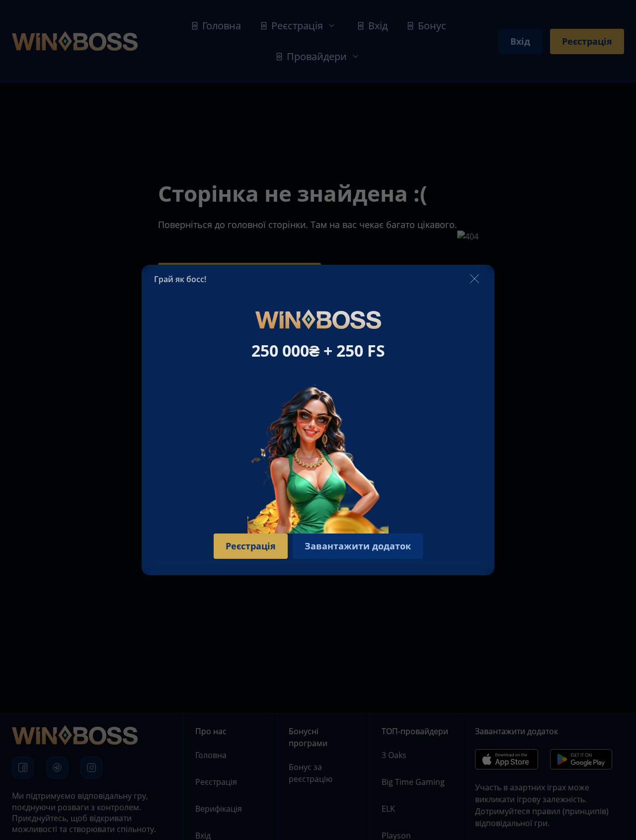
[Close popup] (474, 279)
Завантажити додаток (358, 546)
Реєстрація (251, 546)
